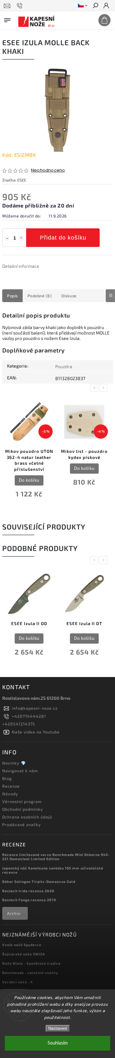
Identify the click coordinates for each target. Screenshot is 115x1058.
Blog (7, 778)
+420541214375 (18, 723)
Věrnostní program (22, 801)
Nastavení (57, 1028)
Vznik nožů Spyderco (21, 945)
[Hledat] (95, 6)
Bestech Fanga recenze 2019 (29, 900)
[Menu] (7, 19)
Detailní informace (20, 266)
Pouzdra (63, 366)
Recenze (11, 786)
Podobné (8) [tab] (39, 295)
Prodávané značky (21, 824)
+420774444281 (29, 716)
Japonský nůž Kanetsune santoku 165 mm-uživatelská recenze (52, 870)
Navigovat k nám (20, 770)
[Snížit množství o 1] (7, 238)
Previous (95, 387)
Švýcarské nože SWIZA (23, 954)
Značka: (14, 179)
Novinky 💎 (14, 763)
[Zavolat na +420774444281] (20, 6)
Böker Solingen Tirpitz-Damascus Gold (38, 881)
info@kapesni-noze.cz (34, 708)
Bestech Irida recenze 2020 (28, 891)
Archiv (14, 913)
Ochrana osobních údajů (27, 816)
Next (104, 387)
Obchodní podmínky (22, 809)
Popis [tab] (12, 295)
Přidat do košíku (63, 237)
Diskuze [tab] (69, 295)
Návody (10, 793)
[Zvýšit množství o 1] (21, 238)
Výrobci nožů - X (17, 982)
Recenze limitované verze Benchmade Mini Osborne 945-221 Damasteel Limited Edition (56, 856)
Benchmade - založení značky (30, 972)
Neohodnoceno (48, 170)
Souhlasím (58, 1043)
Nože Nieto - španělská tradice (31, 963)
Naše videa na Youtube (36, 731)
